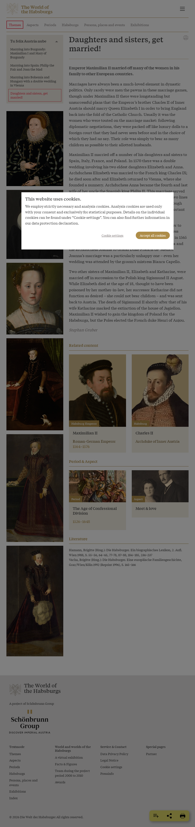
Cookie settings (112, 235)
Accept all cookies (153, 235)
